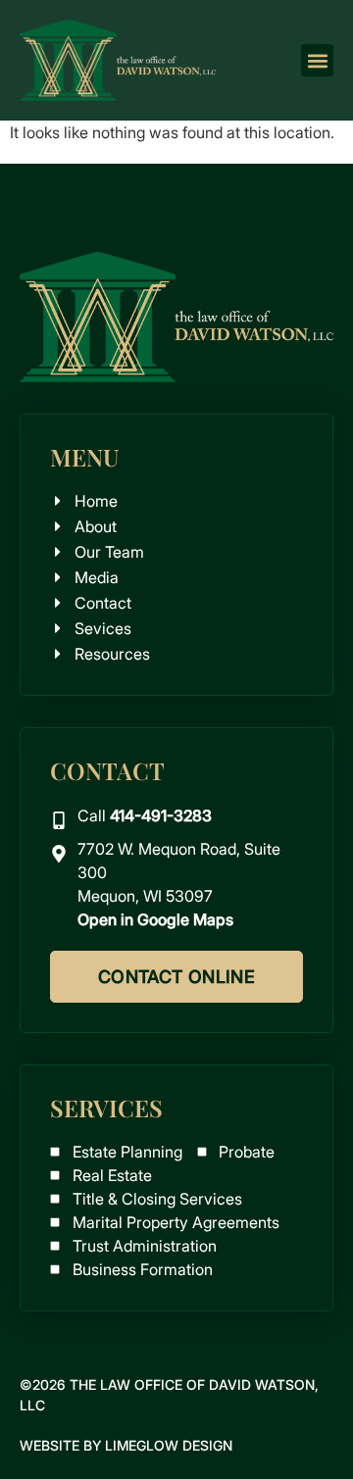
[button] (317, 60)
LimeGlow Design (168, 1445)
